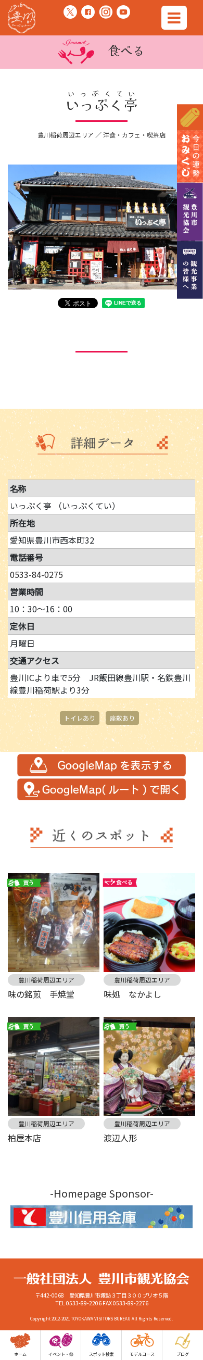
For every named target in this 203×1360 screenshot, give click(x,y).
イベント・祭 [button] (60, 1354)
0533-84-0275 (36, 574)
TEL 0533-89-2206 (78, 1303)
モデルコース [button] (142, 1354)
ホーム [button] (20, 1354)
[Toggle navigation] (174, 18)
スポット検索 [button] (101, 1354)
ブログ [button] (182, 1354)
